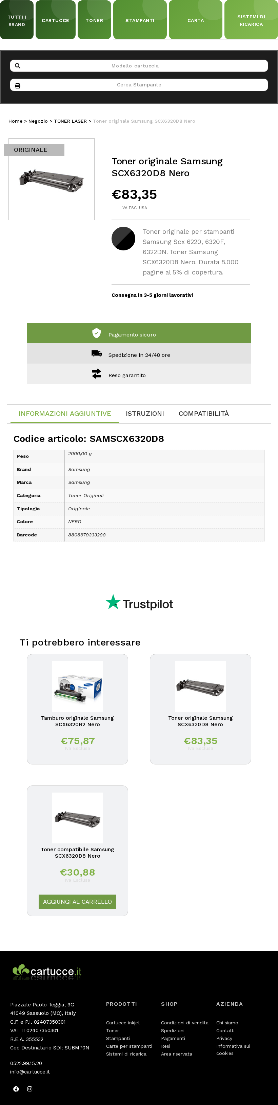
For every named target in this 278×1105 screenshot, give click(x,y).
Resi (165, 1046)
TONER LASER (70, 121)
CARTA (195, 20)
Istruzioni (145, 413)
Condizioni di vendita (185, 1022)
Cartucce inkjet (123, 1022)
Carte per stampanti (129, 1046)
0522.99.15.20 (26, 1063)
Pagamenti (173, 1038)
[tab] (65, 414)
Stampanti (118, 1038)
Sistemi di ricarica (126, 1054)
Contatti (225, 1030)
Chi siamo (227, 1022)
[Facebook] (16, 1089)
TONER (94, 20)
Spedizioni (172, 1030)
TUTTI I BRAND (16, 20)
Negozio (38, 121)
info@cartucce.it (30, 1072)
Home (15, 121)
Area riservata (176, 1054)
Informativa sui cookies (233, 1049)
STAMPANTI (140, 20)
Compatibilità (204, 413)
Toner (112, 1030)
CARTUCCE (55, 20)
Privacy (224, 1038)
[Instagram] (29, 1089)
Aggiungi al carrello (77, 901)
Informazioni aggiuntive (65, 413)
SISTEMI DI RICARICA (251, 20)
